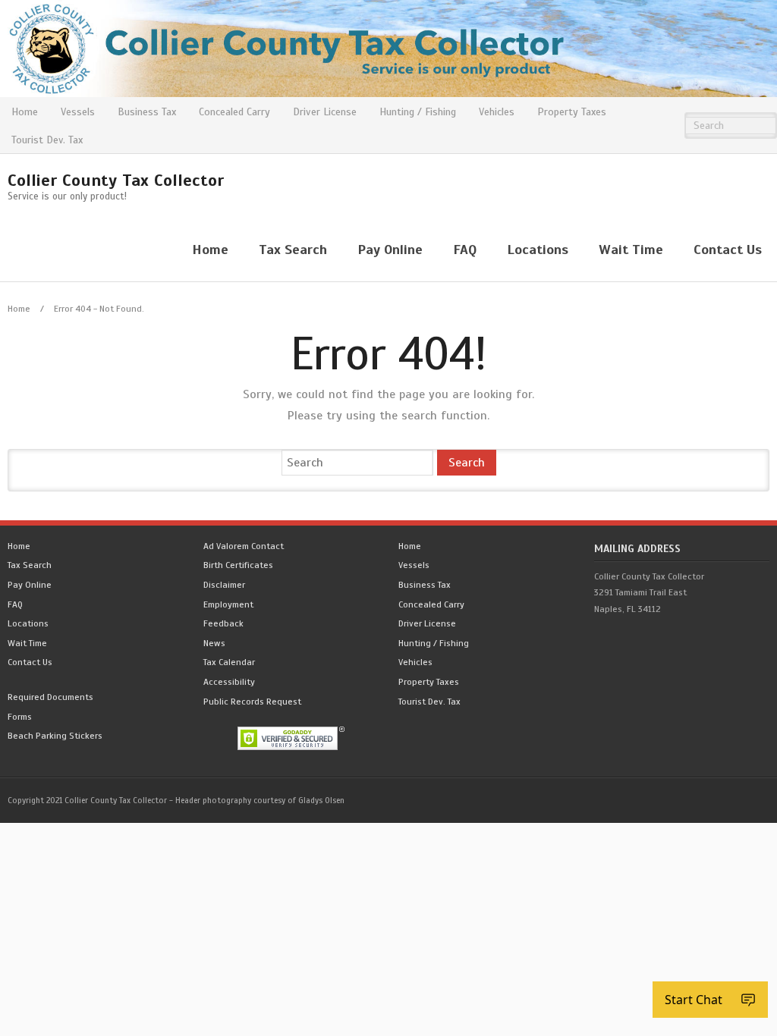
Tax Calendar (229, 662)
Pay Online (30, 584)
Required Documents (50, 697)
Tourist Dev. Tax (47, 139)
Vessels (78, 111)
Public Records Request (252, 701)
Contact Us (30, 662)
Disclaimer (224, 584)
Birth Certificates (238, 565)
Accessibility (229, 682)
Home (24, 111)
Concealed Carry (234, 111)
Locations (28, 623)
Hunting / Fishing (417, 111)
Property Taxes (571, 111)
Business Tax (147, 111)
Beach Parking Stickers (55, 735)
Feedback (223, 623)
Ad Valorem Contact (243, 546)
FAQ (15, 604)
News (214, 643)
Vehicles (496, 111)
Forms (20, 716)
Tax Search (30, 565)
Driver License (325, 111)
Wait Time (27, 643)
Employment (228, 604)
